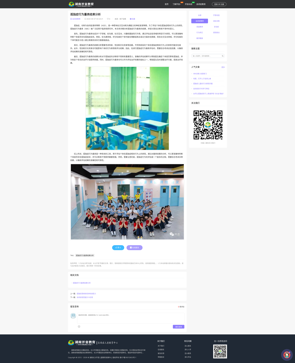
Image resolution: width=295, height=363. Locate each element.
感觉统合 (216, 32)
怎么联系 (188, 353)
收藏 (133, 19)
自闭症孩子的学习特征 (201, 89)
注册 (222, 4)
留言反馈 (161, 353)
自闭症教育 (201, 4)
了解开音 (176, 4)
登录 (216, 4)
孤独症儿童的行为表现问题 (203, 83)
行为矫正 (199, 32)
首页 (166, 4)
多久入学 (188, 349)
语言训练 (216, 21)
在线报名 (135, 247)
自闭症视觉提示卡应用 (85, 297)
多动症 (216, 27)
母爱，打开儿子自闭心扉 (202, 79)
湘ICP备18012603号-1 (127, 357)
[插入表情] (79, 326)
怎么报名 (188, 346)
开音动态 (188, 4)
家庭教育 (199, 27)
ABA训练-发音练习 (200, 74)
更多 (223, 67)
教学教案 (199, 38)
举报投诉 (161, 357)
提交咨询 (178, 327)
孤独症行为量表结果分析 (85, 255)
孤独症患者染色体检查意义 (86, 294)
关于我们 (161, 346)
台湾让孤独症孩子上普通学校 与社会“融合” (208, 94)
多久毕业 (188, 357)
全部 (199, 15)
